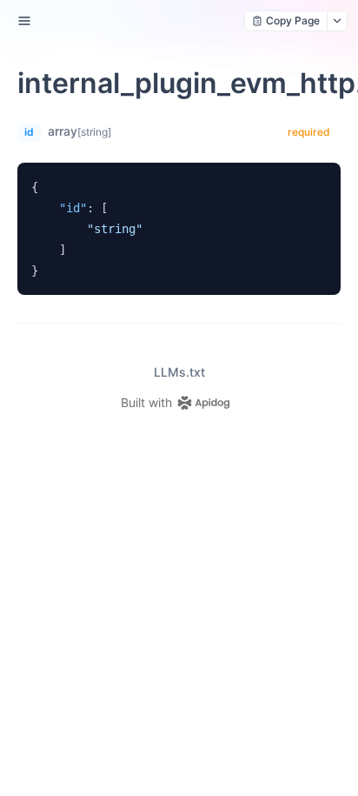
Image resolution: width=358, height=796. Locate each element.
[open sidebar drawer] (24, 21)
